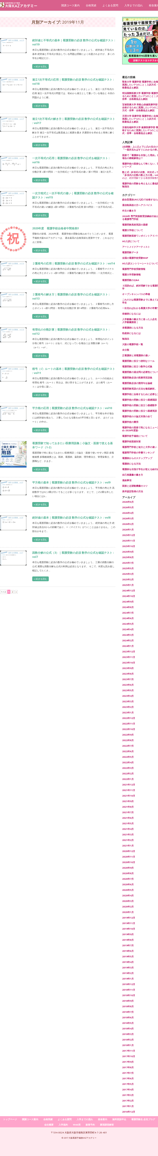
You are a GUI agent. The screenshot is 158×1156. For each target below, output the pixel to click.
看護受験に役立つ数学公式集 (137, 366)
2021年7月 (128, 812)
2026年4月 (128, 512)
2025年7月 (128, 562)
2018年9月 (128, 1000)
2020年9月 (128, 867)
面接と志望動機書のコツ (135, 485)
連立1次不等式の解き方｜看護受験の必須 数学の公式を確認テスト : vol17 (73, 121)
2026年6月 (128, 501)
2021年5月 (128, 823)
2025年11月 (128, 540)
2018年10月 (128, 995)
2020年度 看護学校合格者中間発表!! (55, 228)
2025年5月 (128, 568)
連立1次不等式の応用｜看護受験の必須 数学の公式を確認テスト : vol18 (73, 81)
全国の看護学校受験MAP (135, 257)
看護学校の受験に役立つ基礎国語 (139, 399)
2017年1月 (128, 1106)
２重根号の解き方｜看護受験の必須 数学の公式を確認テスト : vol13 (71, 296)
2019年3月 (128, 967)
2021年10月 (128, 795)
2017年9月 (128, 1061)
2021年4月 (128, 828)
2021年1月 (128, 845)
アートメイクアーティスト (136, 246)
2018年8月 (128, 1006)
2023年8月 (128, 673)
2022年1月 (128, 779)
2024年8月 (128, 607)
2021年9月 (128, 801)
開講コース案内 (70, 5)
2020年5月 (128, 889)
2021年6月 (128, 817)
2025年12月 (128, 535)
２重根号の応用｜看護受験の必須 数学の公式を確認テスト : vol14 (73, 263)
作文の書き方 (129, 210)
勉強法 (125, 338)
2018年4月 (128, 1028)
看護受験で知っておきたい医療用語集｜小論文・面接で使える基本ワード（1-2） (72, 445)
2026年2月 (128, 524)
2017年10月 (128, 1056)
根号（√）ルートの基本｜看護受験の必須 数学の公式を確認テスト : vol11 (73, 371)
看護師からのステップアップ (137, 458)
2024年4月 (128, 629)
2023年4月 (128, 695)
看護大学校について (132, 230)
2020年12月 (128, 851)
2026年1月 (128, 529)
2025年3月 (128, 573)
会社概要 (49, 1124)
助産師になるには (131, 333)
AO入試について (130, 241)
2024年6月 (128, 618)
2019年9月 (128, 934)
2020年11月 (128, 856)
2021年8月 (128, 806)
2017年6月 (128, 1078)
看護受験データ (130, 252)
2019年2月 (128, 973)
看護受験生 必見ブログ (143, 1119)
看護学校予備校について (135, 435)
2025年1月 (128, 585)
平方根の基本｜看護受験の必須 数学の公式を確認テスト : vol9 (71, 482)
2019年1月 (128, 978)
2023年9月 (128, 668)
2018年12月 (128, 984)
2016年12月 (128, 1111)
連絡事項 (126, 480)
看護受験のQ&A (130, 280)
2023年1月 (128, 712)
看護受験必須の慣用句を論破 (137, 383)
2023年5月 (128, 690)
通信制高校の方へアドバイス (137, 205)
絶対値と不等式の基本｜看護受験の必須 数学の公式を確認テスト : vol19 (73, 42)
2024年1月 (128, 646)
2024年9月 (128, 601)
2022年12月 (128, 718)
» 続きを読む (40, 66)
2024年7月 (128, 612)
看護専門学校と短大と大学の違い (139, 447)
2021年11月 (128, 790)
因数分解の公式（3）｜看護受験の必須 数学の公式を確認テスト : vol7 (73, 555)
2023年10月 (128, 662)
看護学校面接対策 (131, 441)
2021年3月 (128, 834)
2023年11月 (128, 657)
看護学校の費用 (130, 421)
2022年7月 (128, 745)
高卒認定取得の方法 (132, 491)
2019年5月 (128, 956)
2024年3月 (128, 634)
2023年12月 (128, 651)
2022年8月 (128, 740)
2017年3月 (128, 1095)
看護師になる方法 (131, 463)
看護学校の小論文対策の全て (137, 416)
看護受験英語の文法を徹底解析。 (139, 388)
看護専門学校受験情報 (133, 269)
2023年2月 (128, 707)
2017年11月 (128, 1050)
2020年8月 (128, 873)
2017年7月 (128, 1072)
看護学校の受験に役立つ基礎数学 (139, 405)
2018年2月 (128, 1039)
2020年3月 (128, 901)
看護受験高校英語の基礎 (135, 224)
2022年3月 (128, 768)
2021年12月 (128, 784)
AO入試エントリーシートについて (140, 263)
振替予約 (90, 1124)
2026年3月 (128, 518)
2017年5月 (128, 1084)
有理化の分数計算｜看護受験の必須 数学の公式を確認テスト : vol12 (71, 331)
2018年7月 (128, 1011)
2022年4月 (128, 762)
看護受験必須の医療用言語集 (137, 377)
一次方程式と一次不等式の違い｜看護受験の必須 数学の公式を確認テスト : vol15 (73, 195)
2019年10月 (128, 928)
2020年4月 (128, 895)
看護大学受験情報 (131, 274)
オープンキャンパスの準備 (136, 294)
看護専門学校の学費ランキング (138, 452)
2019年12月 (128, 917)
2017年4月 (128, 1089)
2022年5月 (128, 756)
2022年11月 (128, 723)
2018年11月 (128, 989)
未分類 (125, 349)
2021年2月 (128, 840)
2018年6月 (128, 1017)
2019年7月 (128, 945)
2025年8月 (128, 557)
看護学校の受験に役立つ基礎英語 (139, 410)
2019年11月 (128, 923)
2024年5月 (128, 623)
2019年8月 (128, 939)
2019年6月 (128, 950)
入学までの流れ (133, 5)
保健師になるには (131, 313)
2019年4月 (128, 962)
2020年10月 (128, 862)
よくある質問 (110, 5)
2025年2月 (128, 579)
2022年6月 (128, 751)
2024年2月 (128, 640)
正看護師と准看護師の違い (136, 355)
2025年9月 (128, 551)
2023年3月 (128, 701)
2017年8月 (128, 1067)
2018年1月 (128, 1045)
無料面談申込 (119, 1119)
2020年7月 (128, 878)
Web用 (77, 1124)
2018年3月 (128, 1034)
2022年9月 (128, 734)
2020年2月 (128, 906)
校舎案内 (102, 1119)
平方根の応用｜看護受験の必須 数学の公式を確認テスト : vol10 (72, 408)
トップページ (10, 1119)
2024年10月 (128, 596)
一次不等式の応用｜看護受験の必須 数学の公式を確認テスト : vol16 (71, 160)
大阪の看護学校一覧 (132, 344)
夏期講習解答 (107, 1124)
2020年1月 (128, 912)
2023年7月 (128, 679)
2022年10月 (128, 729)
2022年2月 (128, 773)
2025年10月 (128, 546)
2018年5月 (128, 1023)
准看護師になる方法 (132, 327)
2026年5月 (128, 507)
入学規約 (63, 1124)
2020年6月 (128, 884)
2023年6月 (128, 684)
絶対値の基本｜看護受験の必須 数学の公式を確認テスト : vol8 (71, 517)
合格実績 (91, 5)
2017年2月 (128, 1100)
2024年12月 (128, 590)
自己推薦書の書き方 (132, 474)
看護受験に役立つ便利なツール (138, 360)
